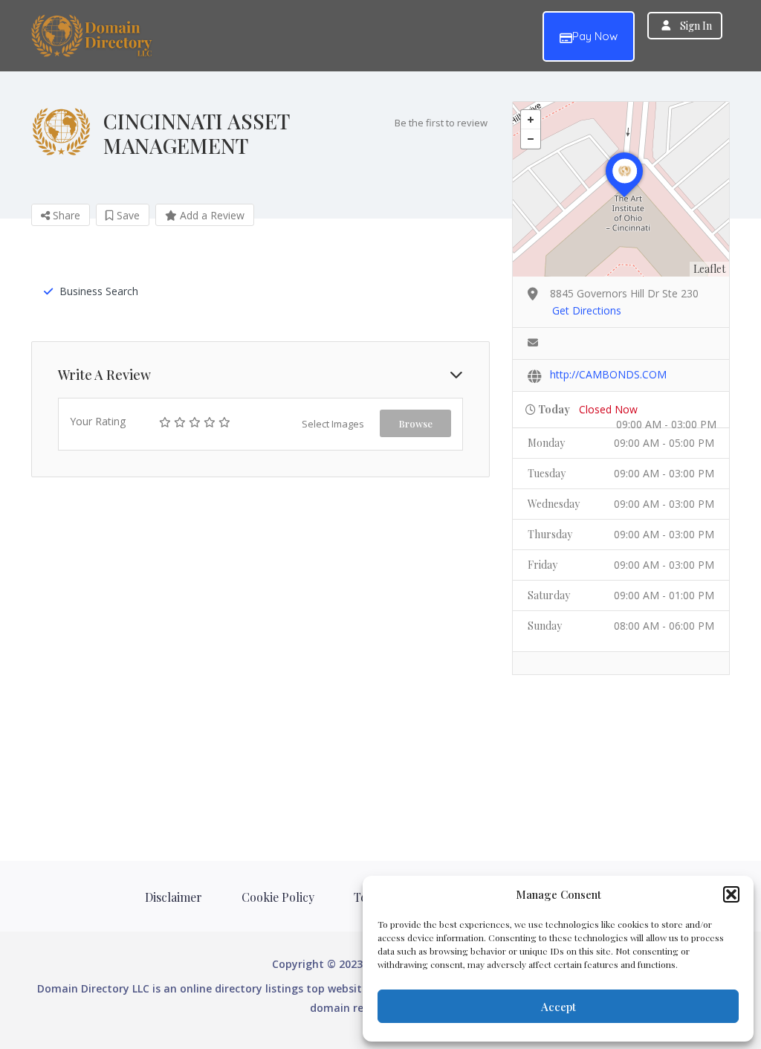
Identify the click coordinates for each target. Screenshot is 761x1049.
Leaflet (709, 269)
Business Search (98, 291)
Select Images (333, 423)
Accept (558, 1006)
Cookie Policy (278, 897)
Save (127, 215)
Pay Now (595, 36)
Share (65, 215)
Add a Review (211, 215)
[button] (731, 894)
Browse (415, 423)
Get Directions (586, 310)
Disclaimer (173, 897)
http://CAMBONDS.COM (608, 374)
